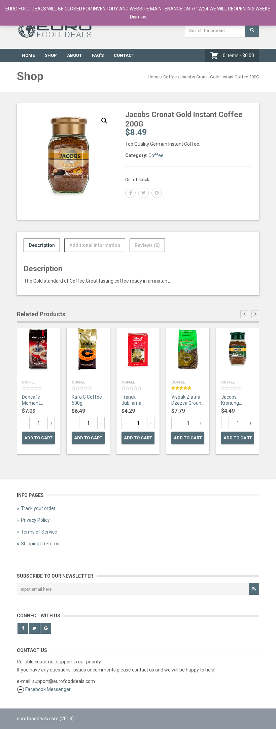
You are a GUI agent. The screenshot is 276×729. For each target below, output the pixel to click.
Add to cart (38, 437)
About (74, 55)
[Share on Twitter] (143, 193)
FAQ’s (98, 55)
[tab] (42, 245)
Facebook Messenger (48, 689)
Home (28, 55)
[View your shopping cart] (216, 55)
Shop (51, 55)
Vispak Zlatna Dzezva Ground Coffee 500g (187, 400)
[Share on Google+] (156, 193)
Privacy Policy (35, 520)
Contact (124, 55)
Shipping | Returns (40, 543)
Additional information (94, 245)
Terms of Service (39, 532)
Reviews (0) (147, 245)
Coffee (170, 76)
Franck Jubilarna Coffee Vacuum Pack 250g (136, 400)
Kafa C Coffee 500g (87, 400)
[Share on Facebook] (130, 193)
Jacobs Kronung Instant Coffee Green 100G (236, 400)
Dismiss (138, 17)
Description (42, 245)
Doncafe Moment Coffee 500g (35, 400)
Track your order (38, 508)
